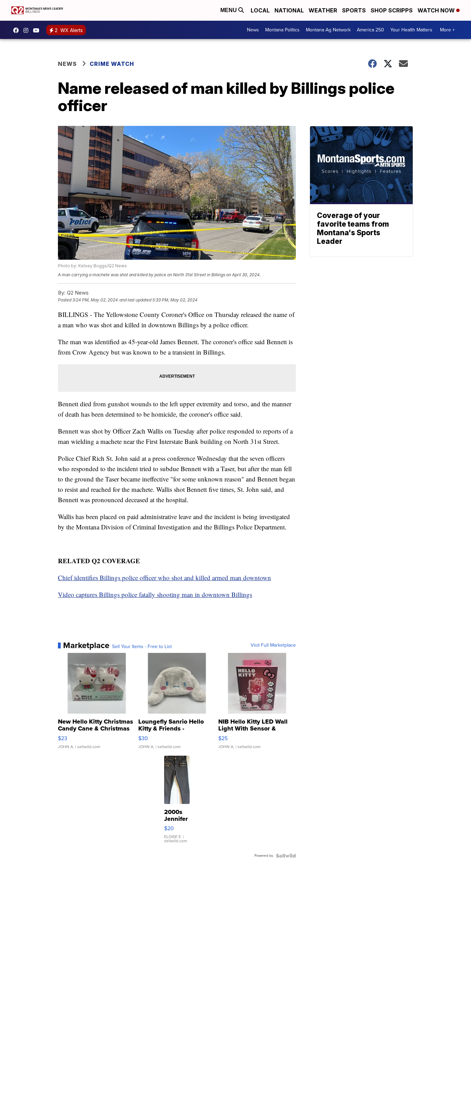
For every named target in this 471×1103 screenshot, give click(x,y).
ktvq (27, 30)
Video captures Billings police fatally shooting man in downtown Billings (155, 594)
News (253, 29)
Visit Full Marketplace (273, 645)
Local (260, 10)
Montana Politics (282, 29)
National (289, 10)
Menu (229, 10)
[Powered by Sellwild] (286, 855)
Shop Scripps (392, 10)
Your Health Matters (411, 29)
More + (447, 29)
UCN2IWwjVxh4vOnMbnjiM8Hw (38, 30)
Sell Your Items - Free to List (142, 646)
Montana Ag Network (328, 29)
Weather (323, 10)
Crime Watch (112, 63)
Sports (354, 10)
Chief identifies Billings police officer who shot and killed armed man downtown (164, 577)
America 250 (370, 29)
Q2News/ (17, 30)
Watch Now (437, 10)
